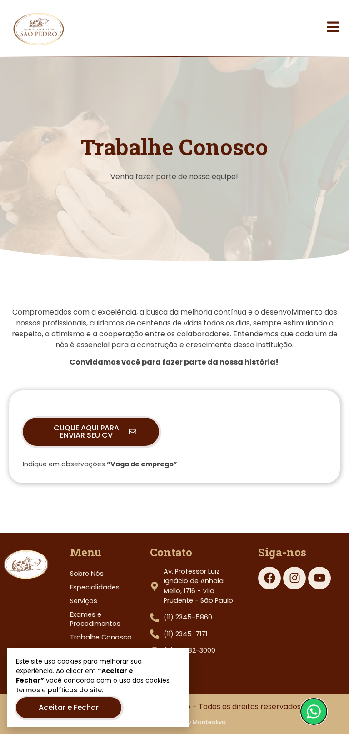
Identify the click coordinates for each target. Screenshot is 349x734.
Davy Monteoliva (201, 722)
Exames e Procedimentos (95, 619)
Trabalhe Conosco (101, 637)
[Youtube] (319, 578)
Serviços (83, 600)
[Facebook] (269, 578)
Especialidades (95, 587)
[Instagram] (294, 578)
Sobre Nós (87, 573)
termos (28, 689)
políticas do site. (75, 689)
